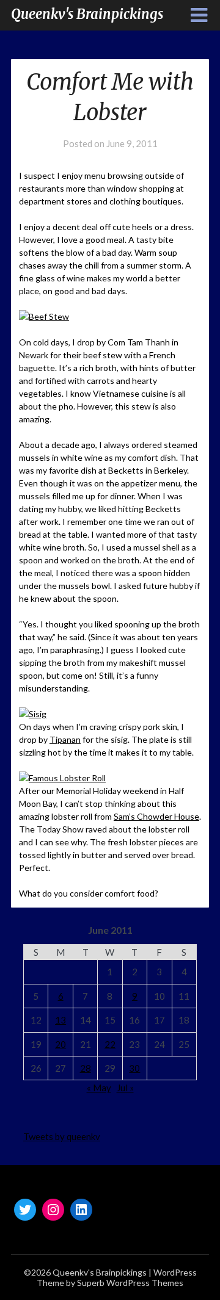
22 (110, 1044)
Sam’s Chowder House (156, 816)
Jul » (125, 1087)
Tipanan (65, 739)
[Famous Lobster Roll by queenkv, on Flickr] (62, 778)
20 (60, 1044)
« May (99, 1087)
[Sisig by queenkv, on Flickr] (32, 714)
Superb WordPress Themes (130, 1282)
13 (60, 1019)
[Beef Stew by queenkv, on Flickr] (44, 316)
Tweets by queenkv (61, 1136)
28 (85, 1068)
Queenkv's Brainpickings (87, 14)
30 (134, 1068)
